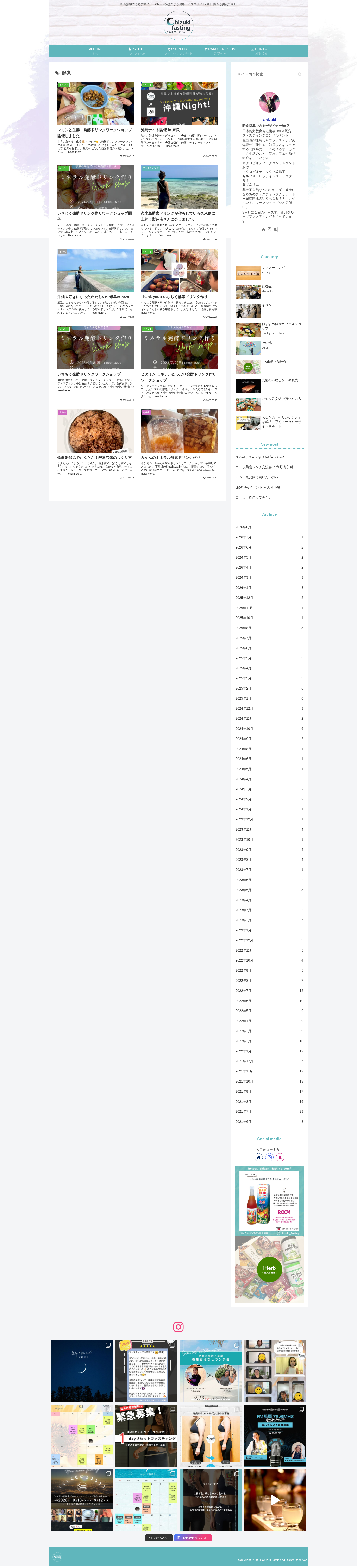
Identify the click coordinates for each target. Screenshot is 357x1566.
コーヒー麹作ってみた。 (254, 497)
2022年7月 (269, 991)
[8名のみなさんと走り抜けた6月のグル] (211, 1500)
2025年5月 (269, 658)
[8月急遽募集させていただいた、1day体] (146, 1371)
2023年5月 (269, 890)
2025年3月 (269, 678)
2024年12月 (269, 708)
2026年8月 (269, 527)
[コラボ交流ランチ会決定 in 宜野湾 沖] (211, 1371)
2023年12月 (269, 819)
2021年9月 (269, 1091)
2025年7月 (269, 638)
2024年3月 (269, 789)
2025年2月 (269, 688)
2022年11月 (269, 950)
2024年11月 (269, 718)
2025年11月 (269, 608)
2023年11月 (269, 829)
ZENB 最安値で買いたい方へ (257, 477)
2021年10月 (269, 1081)
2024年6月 (269, 759)
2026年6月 (269, 547)
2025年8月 (269, 628)
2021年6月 (269, 1121)
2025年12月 (269, 598)
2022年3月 (269, 1031)
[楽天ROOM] (275, 229)
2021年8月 (269, 1101)
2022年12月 (269, 940)
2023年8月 (269, 859)
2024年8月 (269, 749)
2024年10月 (269, 728)
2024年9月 (269, 739)
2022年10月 (269, 960)
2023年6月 (269, 880)
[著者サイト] (263, 229)
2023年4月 (269, 900)
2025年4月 (269, 668)
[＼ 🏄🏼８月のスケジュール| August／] (82, 1436)
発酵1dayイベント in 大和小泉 (258, 487)
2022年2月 (269, 1041)
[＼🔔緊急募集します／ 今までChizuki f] (146, 1436)
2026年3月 (269, 577)
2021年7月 (269, 1111)
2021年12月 (269, 1061)
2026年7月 (269, 537)
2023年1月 (269, 930)
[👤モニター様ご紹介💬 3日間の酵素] (211, 1436)
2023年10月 (269, 839)
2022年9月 (269, 970)
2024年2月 (269, 799)
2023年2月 (269, 920)
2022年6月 (269, 1001)
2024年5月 (269, 769)
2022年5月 (269, 1011)
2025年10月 (269, 618)
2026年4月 (269, 567)
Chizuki (269, 120)
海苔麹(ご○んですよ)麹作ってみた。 (262, 457)
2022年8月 (269, 980)
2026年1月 (269, 587)
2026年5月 (269, 557)
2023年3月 (269, 910)
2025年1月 (269, 698)
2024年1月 (269, 809)
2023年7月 (269, 869)
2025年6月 (269, 648)
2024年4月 (269, 779)
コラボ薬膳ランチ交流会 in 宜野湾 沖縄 (265, 467)
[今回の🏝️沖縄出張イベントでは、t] (275, 1436)
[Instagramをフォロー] (269, 229)
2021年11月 (269, 1071)
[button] (299, 74)
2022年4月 (269, 1021)
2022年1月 (269, 1051)
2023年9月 (269, 849)
